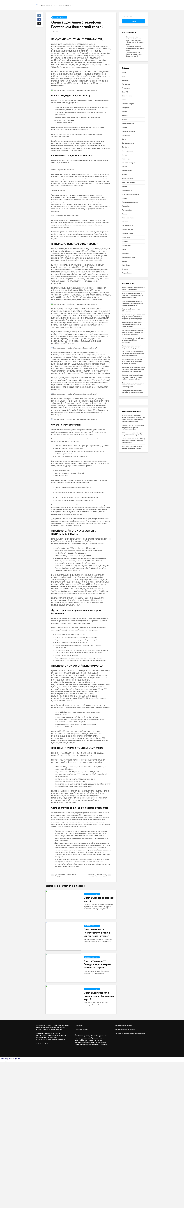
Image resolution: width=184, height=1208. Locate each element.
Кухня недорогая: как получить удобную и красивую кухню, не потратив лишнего (132, 324)
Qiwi (123, 76)
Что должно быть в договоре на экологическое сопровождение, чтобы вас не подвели (132, 361)
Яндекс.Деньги (127, 273)
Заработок (125, 147)
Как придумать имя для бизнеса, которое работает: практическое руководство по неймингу (132, 332)
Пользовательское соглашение (125, 1029)
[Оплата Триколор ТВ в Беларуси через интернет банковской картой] (63, 968)
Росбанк (124, 222)
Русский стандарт (127, 229)
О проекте (79, 1025)
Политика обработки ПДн (123, 1025)
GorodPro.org (40, 1025)
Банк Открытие (127, 96)
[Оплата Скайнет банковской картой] (63, 904)
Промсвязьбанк (127, 210)
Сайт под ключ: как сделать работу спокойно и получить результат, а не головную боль (133, 385)
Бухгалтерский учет (128, 123)
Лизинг (124, 174)
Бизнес (124, 111)
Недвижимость (127, 190)
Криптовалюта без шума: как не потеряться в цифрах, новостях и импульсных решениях (132, 295)
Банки (124, 100)
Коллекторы (126, 159)
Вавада (77, 1035)
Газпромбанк (126, 135)
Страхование (126, 245)
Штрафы (125, 269)
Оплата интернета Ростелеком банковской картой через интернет (97, 932)
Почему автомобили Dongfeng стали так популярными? (133, 440)
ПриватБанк (126, 206)
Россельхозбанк (127, 226)
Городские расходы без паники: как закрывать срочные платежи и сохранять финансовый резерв (133, 316)
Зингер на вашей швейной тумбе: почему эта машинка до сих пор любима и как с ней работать (132, 377)
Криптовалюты (127, 170)
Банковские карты (128, 104)
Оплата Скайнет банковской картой (99, 899)
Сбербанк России (127, 233)
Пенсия (124, 198)
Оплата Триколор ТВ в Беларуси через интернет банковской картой (97, 964)
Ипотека (124, 155)
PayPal (124, 72)
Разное (124, 214)
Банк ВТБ (125, 92)
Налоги (124, 186)
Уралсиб (124, 261)
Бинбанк (125, 115)
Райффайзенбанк (127, 218)
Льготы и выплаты (128, 178)
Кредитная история (128, 163)
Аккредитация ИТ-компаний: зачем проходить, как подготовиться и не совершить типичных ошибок (133, 369)
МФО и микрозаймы (128, 182)
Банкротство (126, 107)
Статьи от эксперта (82, 1029)
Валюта (124, 127)
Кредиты (125, 167)
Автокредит (126, 84)
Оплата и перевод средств (59, 17)
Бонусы (124, 119)
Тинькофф (125, 253)
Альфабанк (125, 88)
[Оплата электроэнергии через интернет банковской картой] (63, 999)
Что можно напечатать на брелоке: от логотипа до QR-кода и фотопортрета (133, 340)
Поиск (134, 21)
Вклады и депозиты (128, 131)
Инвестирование (127, 151)
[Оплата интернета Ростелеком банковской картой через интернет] (63, 936)
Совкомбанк (126, 237)
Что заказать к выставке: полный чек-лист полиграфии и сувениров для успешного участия (133, 353)
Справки (125, 241)
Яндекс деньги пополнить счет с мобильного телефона (133, 427)
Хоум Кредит (126, 265)
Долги (124, 139)
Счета (124, 249)
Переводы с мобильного (130, 202)
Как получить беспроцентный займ (9, 1059)
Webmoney (125, 80)
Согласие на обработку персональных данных (130, 1033)
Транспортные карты (128, 257)
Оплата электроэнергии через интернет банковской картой (99, 996)
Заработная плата (128, 143)
